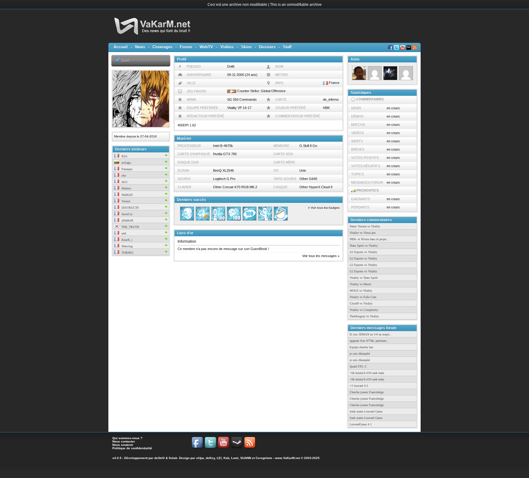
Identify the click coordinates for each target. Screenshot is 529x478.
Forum (186, 47)
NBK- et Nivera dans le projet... (369, 239)
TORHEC (127, 252)
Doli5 (126, 61)
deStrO (159, 458)
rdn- (123, 175)
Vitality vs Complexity (364, 310)
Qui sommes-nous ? (127, 438)
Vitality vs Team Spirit (364, 277)
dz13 (124, 182)
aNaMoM (127, 220)
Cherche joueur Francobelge (367, 392)
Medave (126, 188)
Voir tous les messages (320, 256)
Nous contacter (123, 441)
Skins (246, 47)
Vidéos (227, 47)
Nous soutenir (122, 444)
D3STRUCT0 (130, 207)
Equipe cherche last (361, 347)
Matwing (127, 246)
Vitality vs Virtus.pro (363, 232)
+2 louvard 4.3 (359, 385)
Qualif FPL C (358, 366)
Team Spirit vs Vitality (364, 245)
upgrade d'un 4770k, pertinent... (369, 340)
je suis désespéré (360, 353)
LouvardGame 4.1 (361, 424)
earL (124, 233)
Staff (287, 47)
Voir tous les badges (325, 207)
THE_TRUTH (130, 227)
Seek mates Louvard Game (366, 411)
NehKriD (127, 194)
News (140, 47)
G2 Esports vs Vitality (363, 252)
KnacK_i (126, 239)
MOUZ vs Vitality (361, 290)
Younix (125, 201)
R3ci (124, 156)
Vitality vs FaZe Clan (363, 297)
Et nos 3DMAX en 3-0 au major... (371, 334)
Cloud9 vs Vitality (361, 303)
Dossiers (267, 47)
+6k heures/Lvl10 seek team (367, 373)
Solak (173, 458)
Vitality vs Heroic (360, 284)
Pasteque (126, 169)
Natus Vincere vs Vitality (365, 226)
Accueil (121, 47)
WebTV (206, 47)
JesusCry (127, 214)
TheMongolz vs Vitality (364, 316)
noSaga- (126, 162)
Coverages (162, 47)
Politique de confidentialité (132, 448)
